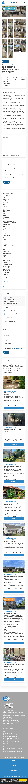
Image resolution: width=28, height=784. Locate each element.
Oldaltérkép (14, 760)
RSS (14, 773)
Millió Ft (14, 171)
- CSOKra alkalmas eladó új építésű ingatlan (12, 730)
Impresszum (14, 768)
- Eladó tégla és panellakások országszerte (14, 746)
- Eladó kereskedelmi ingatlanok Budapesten (11, 739)
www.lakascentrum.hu (9, 703)
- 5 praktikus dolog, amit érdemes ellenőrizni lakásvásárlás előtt (14, 716)
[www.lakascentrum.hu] (3, 2)
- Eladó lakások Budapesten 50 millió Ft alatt (13, 752)
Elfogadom (23, 779)
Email (4, 329)
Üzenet (5, 340)
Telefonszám (6, 335)
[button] (14, 3)
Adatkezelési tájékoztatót (16, 348)
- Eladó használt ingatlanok (10, 736)
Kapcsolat (14, 765)
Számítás (6, 182)
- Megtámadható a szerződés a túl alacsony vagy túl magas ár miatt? (14, 713)
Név (4, 323)
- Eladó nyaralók (7, 743)
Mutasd (12, 301)
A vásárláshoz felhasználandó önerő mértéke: (13, 174)
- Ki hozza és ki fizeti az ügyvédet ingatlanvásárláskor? (11, 722)
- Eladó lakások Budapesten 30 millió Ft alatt (13, 749)
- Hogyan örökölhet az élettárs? (11, 725)
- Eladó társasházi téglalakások (11, 741)
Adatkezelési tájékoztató (5, 782)
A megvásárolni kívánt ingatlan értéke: (11, 168)
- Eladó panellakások (8, 745)
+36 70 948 (7, 301)
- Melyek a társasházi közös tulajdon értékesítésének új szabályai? (12, 719)
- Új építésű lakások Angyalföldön (11, 735)
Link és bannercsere (14, 770)
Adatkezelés (14, 762)
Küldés (6, 352)
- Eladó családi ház (7, 733)
